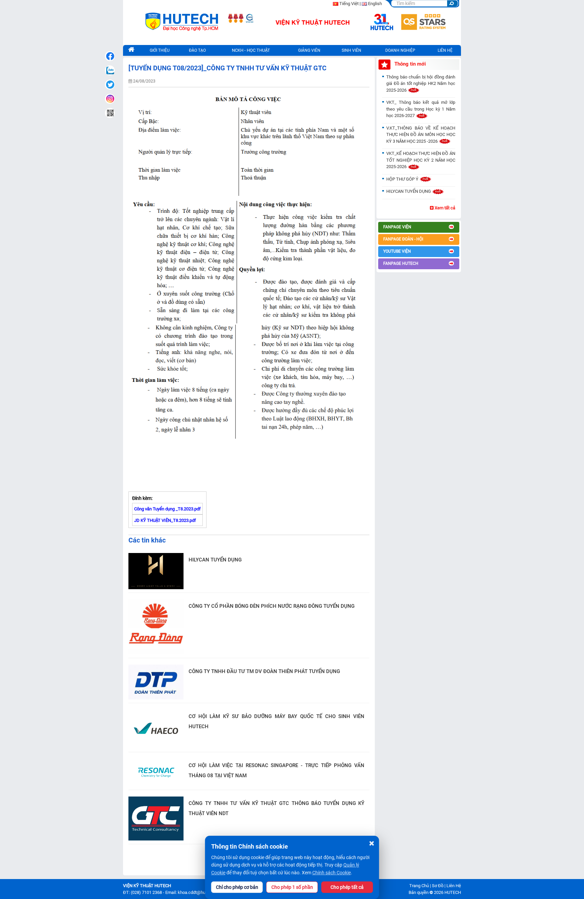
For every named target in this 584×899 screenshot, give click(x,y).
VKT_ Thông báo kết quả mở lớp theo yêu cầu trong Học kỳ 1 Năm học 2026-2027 (420, 109)
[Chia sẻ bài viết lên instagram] (109, 98)
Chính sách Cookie (331, 872)
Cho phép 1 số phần (292, 887)
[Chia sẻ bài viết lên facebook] (109, 56)
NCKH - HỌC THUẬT (251, 50)
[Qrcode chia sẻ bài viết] (109, 113)
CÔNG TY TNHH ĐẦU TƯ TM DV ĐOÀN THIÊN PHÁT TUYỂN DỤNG (264, 671)
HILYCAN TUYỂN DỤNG (215, 560)
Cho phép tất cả (347, 887)
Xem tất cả (444, 207)
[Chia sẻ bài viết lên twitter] (109, 84)
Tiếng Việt (349, 3)
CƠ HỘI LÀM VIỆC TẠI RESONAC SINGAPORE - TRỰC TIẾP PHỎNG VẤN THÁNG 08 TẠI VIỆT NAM (276, 770)
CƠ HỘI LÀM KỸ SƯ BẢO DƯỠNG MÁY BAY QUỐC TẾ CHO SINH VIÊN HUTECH (276, 721)
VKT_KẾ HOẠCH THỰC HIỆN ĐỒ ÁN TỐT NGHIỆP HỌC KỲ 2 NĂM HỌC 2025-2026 (420, 160)
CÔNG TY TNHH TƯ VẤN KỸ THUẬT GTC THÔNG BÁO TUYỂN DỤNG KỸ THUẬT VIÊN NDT (276, 808)
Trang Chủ (419, 885)
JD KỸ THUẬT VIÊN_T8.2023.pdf (165, 520)
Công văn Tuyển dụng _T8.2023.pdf (167, 508)
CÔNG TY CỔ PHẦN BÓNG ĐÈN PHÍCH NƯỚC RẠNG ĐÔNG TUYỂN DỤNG (272, 606)
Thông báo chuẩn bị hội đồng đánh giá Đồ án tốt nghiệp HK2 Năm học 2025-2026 (420, 83)
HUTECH (452, 892)
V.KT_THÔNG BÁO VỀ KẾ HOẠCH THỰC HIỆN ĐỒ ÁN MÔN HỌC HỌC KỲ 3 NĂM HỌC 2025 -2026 (420, 134)
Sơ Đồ (437, 885)
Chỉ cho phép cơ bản (237, 887)
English (375, 3)
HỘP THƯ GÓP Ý (402, 179)
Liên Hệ (453, 885)
